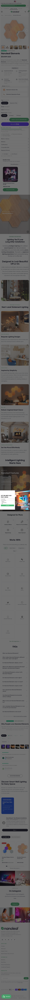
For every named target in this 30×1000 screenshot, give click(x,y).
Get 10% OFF (7, 505)
